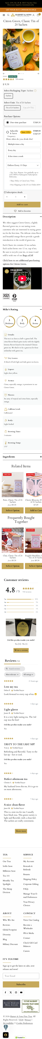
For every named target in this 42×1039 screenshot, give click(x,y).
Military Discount (10, 944)
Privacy (28, 1019)
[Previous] (4, 73)
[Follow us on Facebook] (5, 992)
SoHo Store (7, 866)
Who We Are (8, 920)
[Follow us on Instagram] (16, 992)
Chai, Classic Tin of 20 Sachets (12, 557)
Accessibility (8, 1023)
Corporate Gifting (30, 884)
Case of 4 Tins (28, 107)
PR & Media (28, 933)
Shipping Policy (30, 879)
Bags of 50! (28, 255)
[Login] (33, 15)
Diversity (7, 934)
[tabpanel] (21, 751)
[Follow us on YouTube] (21, 992)
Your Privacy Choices (29, 904)
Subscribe (21, 984)
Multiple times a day (16, 144)
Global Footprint (10, 929)
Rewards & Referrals (28, 868)
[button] (21, 599)
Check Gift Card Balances (30, 944)
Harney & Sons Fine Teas (21, 1016)
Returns (26, 874)
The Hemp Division (7, 891)
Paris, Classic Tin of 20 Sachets (12, 501)
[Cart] (38, 15)
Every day (12, 150)
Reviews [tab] (12, 661)
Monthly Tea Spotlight (8, 882)
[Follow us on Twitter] (10, 992)
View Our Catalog (31, 920)
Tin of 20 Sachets (12, 107)
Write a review (21, 650)
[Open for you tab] (6, 1035)
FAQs (25, 889)
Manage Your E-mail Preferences (30, 895)
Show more (21, 831)
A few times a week (15, 156)
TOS (21, 1019)
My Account (28, 861)
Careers (26, 951)
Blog (5, 939)
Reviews (6, 925)
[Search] (8, 15)
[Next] (38, 73)
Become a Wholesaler (28, 927)
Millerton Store (9, 871)
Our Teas (7, 861)
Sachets (8, 95)
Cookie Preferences (24, 1023)
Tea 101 (6, 875)
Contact (26, 938)
